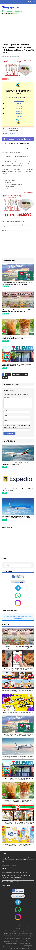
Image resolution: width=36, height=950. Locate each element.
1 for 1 (8, 374)
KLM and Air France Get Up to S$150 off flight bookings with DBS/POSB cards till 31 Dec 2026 (16, 517)
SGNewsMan (15, 56)
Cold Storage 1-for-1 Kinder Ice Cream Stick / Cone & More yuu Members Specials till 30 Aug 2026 (17, 310)
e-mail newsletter (19, 101)
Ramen (5, 377)
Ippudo (25, 374)
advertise (23, 927)
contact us (18, 928)
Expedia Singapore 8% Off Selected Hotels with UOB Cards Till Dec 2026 (17, 489)
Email (5, 415)
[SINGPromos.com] (18, 10)
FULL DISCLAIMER (28, 945)
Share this (5, 225)
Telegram (19, 103)
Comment (6, 397)
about (19, 927)
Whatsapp (19, 106)
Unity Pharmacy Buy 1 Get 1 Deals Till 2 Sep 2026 (14, 872)
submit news (29, 927)
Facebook (19, 111)
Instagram (19, 108)
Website (5, 420)
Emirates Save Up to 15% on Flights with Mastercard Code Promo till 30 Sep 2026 (17, 463)
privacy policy (15, 927)
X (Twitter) (19, 113)
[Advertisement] (18, 28)
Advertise (13, 865)
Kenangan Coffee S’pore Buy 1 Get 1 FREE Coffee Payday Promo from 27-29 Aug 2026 (16, 337)
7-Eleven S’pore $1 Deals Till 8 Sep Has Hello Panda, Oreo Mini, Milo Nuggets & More (17, 364)
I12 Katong (12, 133)
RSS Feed (19, 116)
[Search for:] (18, 565)
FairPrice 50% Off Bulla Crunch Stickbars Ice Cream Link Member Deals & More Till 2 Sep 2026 (17, 283)
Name (5, 410)
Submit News (5, 865)
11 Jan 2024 (6, 56)
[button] (31, 1)
